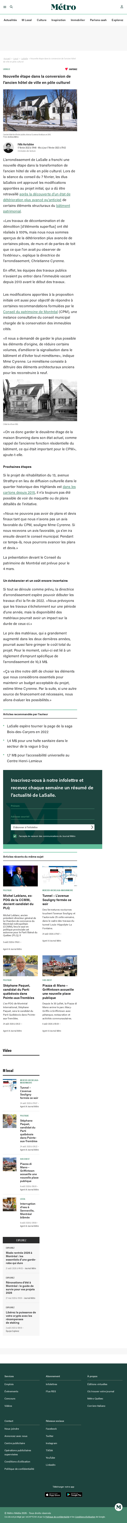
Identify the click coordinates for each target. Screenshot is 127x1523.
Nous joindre (11, 1428)
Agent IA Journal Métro (12, 949)
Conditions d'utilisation (85, 1516)
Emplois (9, 1384)
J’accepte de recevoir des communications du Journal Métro (46, 836)
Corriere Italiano (96, 1406)
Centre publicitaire (14, 1443)
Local (15, 58)
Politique (7, 890)
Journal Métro (30, 1268)
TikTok (49, 1450)
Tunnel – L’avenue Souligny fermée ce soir (56, 899)
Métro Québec (95, 1398)
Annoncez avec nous (16, 1436)
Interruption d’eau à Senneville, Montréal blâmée (27, 1210)
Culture (42, 20)
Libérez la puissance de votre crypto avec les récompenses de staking (21, 1317)
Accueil (7, 58)
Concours (9, 1398)
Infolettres (51, 1384)
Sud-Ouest (47, 980)
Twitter (49, 1436)
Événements (11, 1391)
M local (8, 1070)
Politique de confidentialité (19, 1469)
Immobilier (78, 20)
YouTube (50, 1457)
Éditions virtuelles (97, 1384)
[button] (4, 7)
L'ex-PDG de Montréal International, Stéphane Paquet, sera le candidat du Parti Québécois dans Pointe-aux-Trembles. (19, 1011)
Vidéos (8, 1406)
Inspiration (58, 20)
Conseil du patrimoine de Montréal (30, 311)
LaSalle (24, 58)
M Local (27, 20)
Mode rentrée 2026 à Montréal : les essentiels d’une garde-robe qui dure (21, 1258)
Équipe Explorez (12, 1330)
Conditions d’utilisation (17, 1461)
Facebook (51, 1428)
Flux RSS (51, 1391)
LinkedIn (50, 1465)
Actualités (10, 20)
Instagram (51, 1443)
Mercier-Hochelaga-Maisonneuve (57, 890)
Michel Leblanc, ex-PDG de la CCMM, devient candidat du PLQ (18, 901)
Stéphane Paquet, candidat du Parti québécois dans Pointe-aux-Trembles (18, 991)
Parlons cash (98, 20)
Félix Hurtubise (26, 144)
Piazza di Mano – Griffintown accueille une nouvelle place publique (58, 991)
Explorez (117, 20)
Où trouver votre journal (100, 1391)
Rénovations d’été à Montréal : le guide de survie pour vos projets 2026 (20, 1287)
